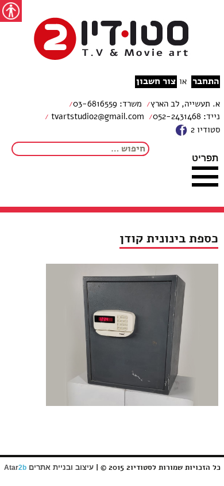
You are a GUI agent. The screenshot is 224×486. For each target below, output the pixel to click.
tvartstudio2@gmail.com (96, 116)
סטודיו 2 (204, 129)
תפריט (205, 158)
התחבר (205, 81)
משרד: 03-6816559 (107, 103)
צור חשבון (156, 81)
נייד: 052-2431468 (186, 116)
